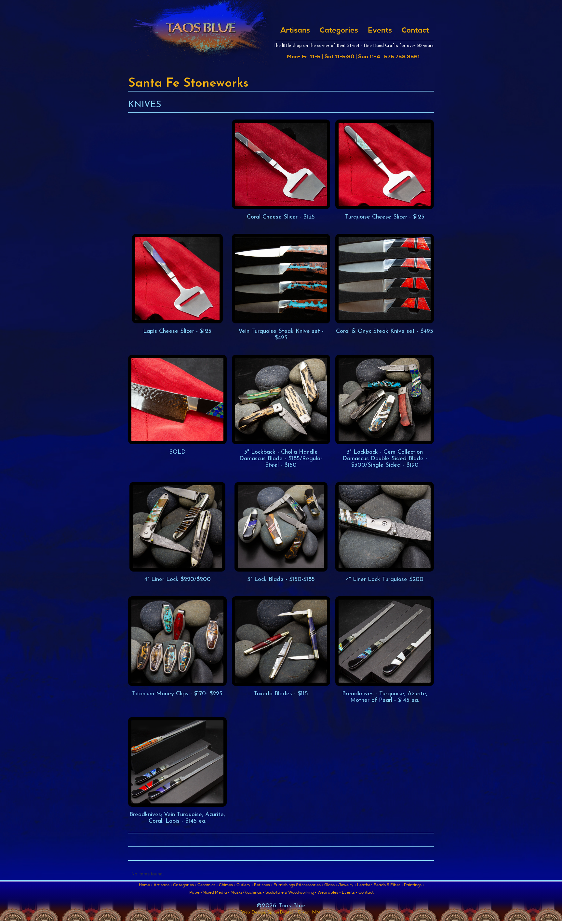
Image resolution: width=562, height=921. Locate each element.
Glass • (330, 885)
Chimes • (227, 885)
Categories (339, 31)
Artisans (295, 31)
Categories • (184, 885)
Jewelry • (347, 885)
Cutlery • (244, 885)
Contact (415, 31)
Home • (146, 885)
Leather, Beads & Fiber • (380, 885)
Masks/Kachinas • (247, 893)
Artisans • (163, 885)
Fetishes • (263, 885)
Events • (349, 893)
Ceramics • (207, 885)
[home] (200, 35)
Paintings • (414, 885)
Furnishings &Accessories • (298, 885)
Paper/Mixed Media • (209, 893)
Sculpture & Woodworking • (290, 893)
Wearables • (329, 893)
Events (380, 31)
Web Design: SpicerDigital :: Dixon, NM (281, 912)
